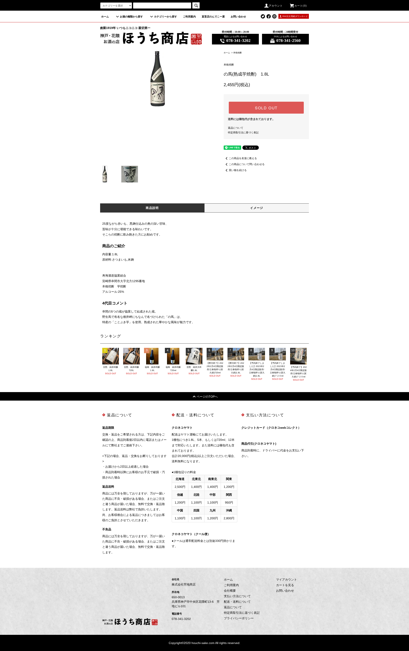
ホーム (105, 16)
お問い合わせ (238, 16)
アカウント (276, 5)
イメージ (256, 208)
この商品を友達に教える (243, 158)
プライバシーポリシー (239, 618)
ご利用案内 (189, 16)
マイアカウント (286, 579)
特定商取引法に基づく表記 (243, 132)
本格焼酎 (237, 52)
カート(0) (300, 5)
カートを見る (285, 585)
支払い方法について (237, 596)
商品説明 (152, 208)
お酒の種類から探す (131, 16)
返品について (235, 127)
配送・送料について (237, 601)
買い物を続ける (238, 170)
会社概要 (230, 590)
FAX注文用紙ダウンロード (295, 16)
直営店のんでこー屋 (213, 16)
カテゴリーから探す (165, 16)
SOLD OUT (266, 107)
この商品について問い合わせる (247, 164)
